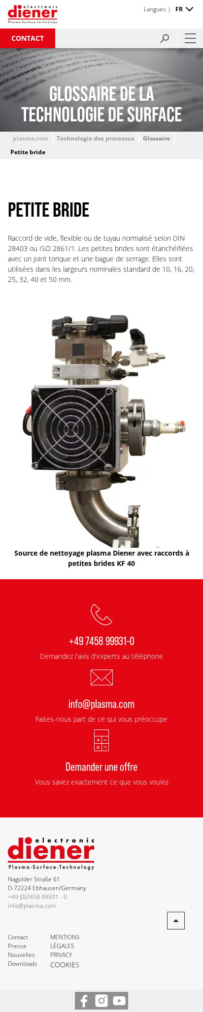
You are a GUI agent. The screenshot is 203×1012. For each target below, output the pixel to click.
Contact (27, 38)
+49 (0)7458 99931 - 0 (37, 897)
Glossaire (156, 138)
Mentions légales (65, 941)
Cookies (64, 964)
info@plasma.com (101, 703)
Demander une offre (101, 766)
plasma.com (30, 138)
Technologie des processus (96, 138)
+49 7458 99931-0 (102, 640)
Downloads (22, 963)
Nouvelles (21, 955)
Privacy (61, 955)
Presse (17, 946)
